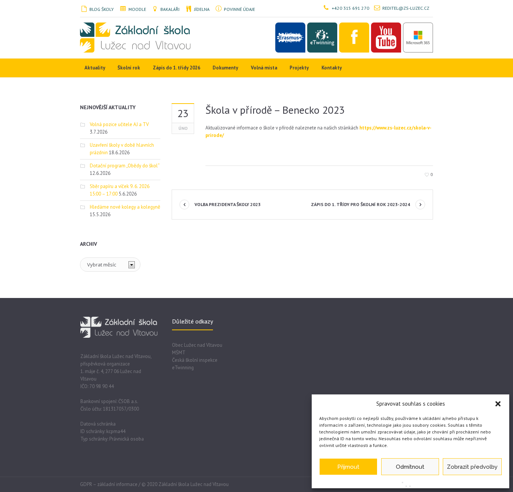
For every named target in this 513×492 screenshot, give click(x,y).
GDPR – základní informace (108, 484)
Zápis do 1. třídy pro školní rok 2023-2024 (360, 204)
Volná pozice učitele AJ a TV (119, 124)
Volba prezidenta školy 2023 (228, 204)
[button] (498, 404)
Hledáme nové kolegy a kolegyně (125, 207)
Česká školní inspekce (194, 360)
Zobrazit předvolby (472, 466)
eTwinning (183, 367)
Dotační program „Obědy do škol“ (124, 165)
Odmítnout (410, 466)
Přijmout (348, 466)
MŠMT (179, 352)
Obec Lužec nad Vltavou (197, 345)
